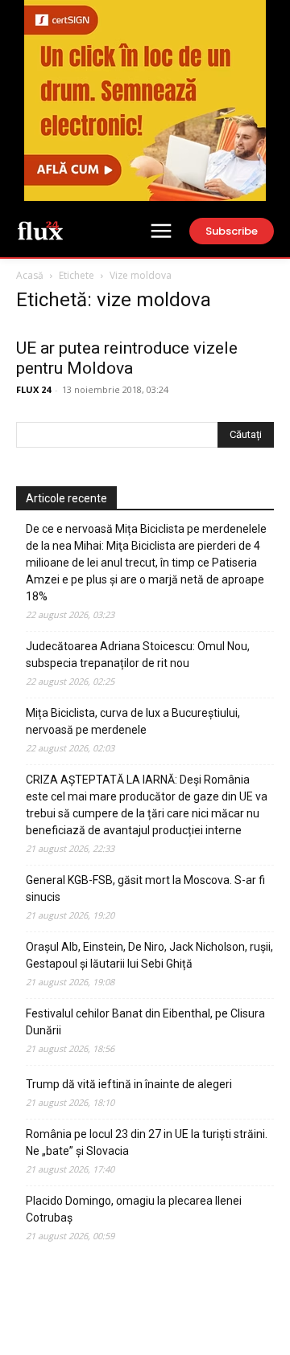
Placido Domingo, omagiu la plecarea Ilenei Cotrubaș (134, 1209)
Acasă (30, 275)
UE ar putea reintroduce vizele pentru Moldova (127, 358)
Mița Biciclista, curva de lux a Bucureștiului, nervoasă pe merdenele (133, 721)
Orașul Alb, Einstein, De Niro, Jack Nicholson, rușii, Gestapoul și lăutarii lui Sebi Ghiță (149, 955)
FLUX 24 (33, 389)
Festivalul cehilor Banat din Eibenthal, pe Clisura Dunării (145, 1022)
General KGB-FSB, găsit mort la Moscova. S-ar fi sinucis (145, 888)
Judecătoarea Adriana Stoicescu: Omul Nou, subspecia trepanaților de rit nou (138, 654)
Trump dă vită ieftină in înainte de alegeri (129, 1084)
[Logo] (40, 230)
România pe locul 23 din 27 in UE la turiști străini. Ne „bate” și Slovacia (146, 1142)
